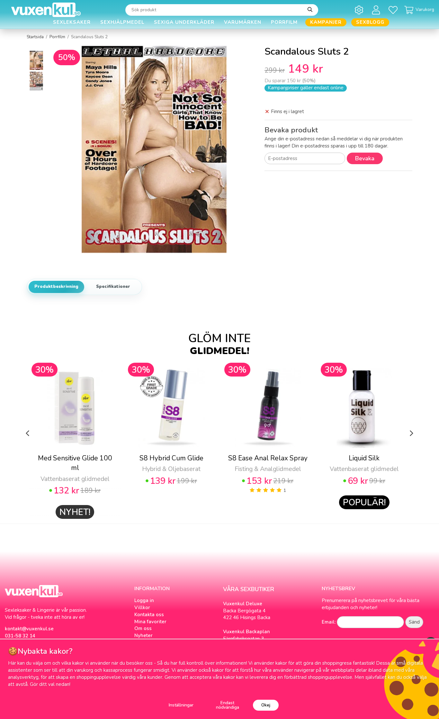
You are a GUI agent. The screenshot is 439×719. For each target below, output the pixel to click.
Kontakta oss (149, 614)
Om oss (143, 628)
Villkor (142, 607)
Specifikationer (113, 286)
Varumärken (242, 22)
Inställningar (181, 705)
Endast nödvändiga (227, 705)
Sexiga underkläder (184, 22)
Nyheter (143, 635)
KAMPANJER (326, 22)
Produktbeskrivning (56, 286)
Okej (265, 705)
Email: (329, 622)
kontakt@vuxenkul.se (29, 629)
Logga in (144, 600)
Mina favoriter (150, 621)
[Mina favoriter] (394, 9)
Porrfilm (284, 22)
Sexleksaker (72, 22)
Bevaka (364, 158)
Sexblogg (370, 22)
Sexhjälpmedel (122, 22)
